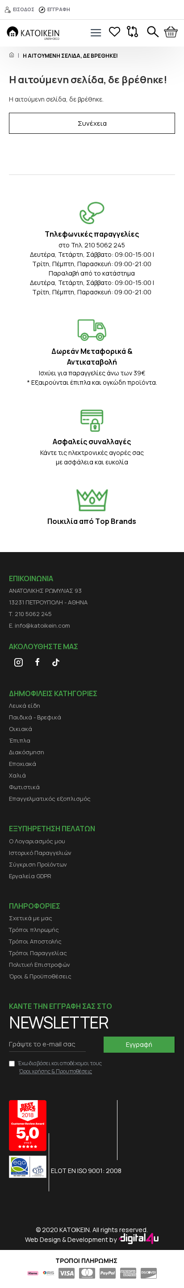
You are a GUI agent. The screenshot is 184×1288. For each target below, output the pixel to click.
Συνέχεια (92, 123)
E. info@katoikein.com (39, 625)
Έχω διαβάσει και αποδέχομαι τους (60, 1067)
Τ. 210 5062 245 (30, 614)
